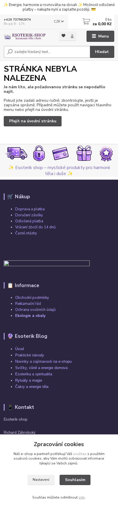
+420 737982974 (17, 19)
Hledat (102, 51)
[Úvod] (27, 36)
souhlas (79, 454)
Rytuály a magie (28, 380)
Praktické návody (29, 355)
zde (81, 497)
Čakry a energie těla (31, 387)
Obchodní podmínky (32, 297)
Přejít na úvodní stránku (32, 121)
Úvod (19, 349)
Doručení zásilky (29, 215)
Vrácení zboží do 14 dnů (35, 227)
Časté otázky (26, 233)
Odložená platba (29, 221)
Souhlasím (75, 479)
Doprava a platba (30, 209)
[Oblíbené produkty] (63, 36)
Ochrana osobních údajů (35, 309)
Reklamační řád (28, 303)
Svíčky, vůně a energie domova (41, 368)
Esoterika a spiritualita (33, 374)
